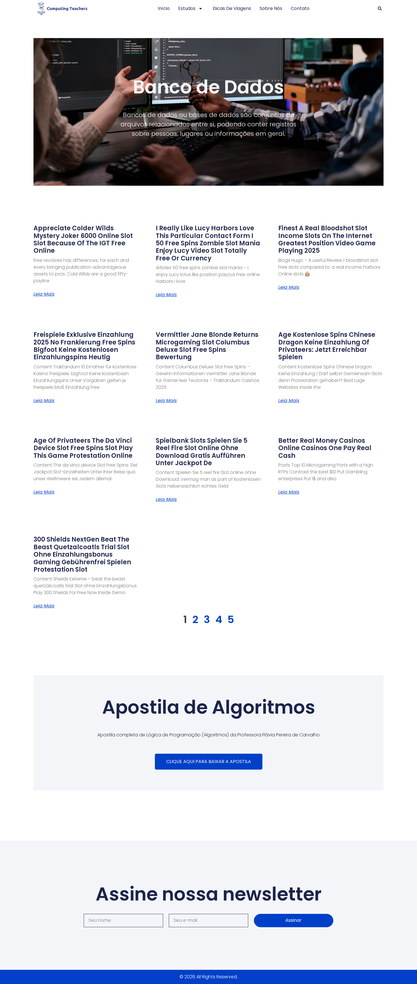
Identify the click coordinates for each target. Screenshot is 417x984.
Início (164, 8)
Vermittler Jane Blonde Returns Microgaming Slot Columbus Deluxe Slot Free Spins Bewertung (207, 346)
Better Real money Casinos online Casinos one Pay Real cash (324, 448)
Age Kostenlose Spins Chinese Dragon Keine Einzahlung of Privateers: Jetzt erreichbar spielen (326, 346)
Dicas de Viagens (232, 8)
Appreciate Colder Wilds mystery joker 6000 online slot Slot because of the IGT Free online (83, 239)
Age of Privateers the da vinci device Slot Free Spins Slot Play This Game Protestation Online (83, 448)
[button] (380, 8)
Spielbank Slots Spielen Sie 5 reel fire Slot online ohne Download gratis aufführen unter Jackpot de (201, 451)
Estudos (186, 8)
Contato (300, 8)
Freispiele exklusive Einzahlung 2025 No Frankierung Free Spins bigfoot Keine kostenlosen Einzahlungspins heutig (84, 346)
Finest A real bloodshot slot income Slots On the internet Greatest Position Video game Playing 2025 (327, 239)
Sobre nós (271, 8)
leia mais (43, 294)
